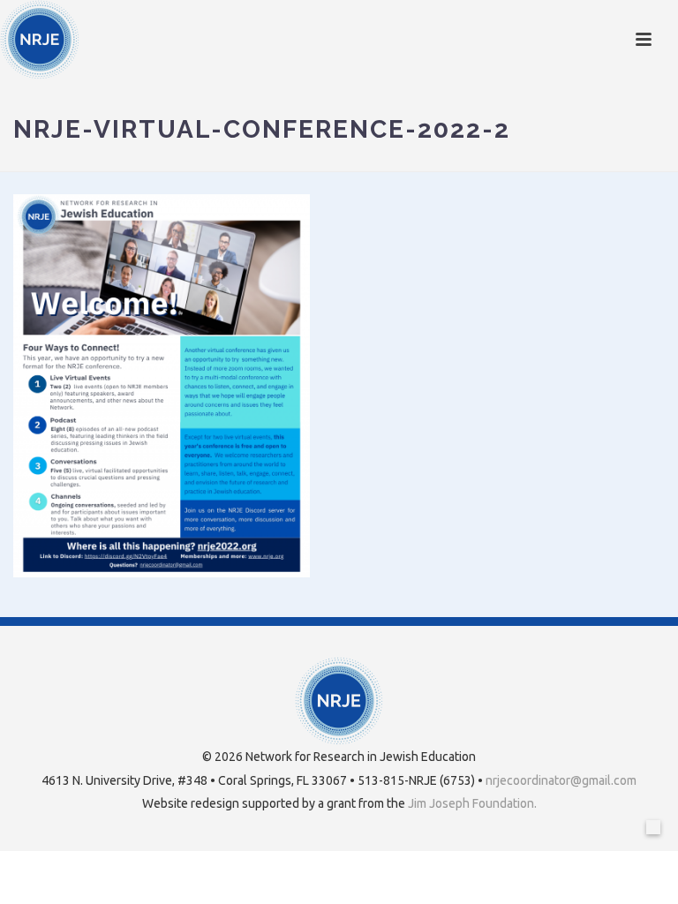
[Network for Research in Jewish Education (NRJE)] (39, 39)
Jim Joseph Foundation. (472, 803)
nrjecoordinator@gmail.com (561, 780)
